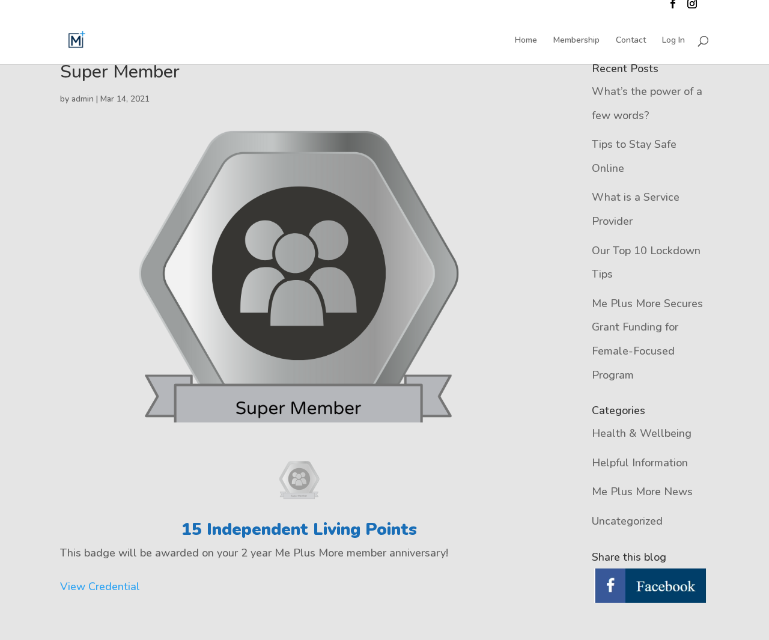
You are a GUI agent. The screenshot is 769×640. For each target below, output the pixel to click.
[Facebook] (650, 586)
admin (82, 99)
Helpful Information (640, 463)
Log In (673, 41)
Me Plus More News (642, 491)
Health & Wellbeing (641, 433)
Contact (631, 41)
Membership (576, 41)
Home (526, 41)
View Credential (100, 586)
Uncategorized (627, 521)
